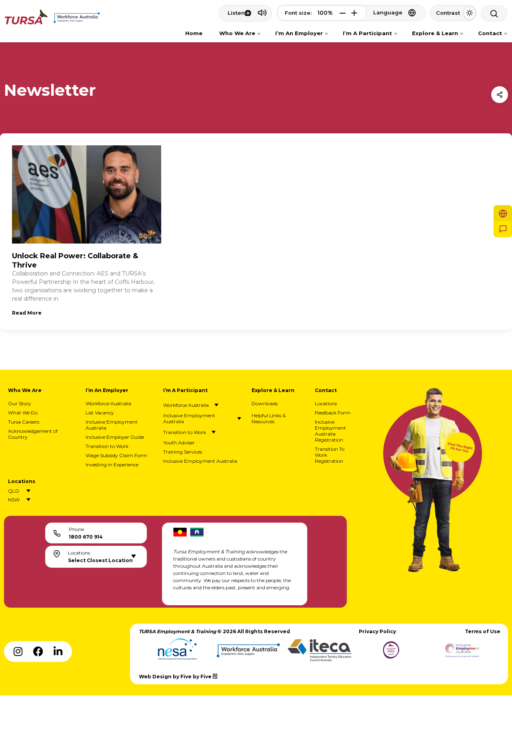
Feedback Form (332, 413)
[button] (343, 13)
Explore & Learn (435, 33)
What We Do (23, 413)
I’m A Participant (367, 33)
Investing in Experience (112, 465)
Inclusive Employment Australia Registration (330, 431)
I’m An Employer (299, 33)
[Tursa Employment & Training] (26, 22)
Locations (326, 403)
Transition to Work (107, 446)
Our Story (19, 403)
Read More (27, 313)
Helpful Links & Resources (269, 418)
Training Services (182, 452)
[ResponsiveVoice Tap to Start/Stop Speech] (245, 13)
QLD (13, 491)
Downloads (265, 403)
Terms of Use (482, 631)
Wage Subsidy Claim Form (116, 455)
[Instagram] (18, 652)
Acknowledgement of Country (33, 434)
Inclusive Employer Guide (115, 437)
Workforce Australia (108, 403)
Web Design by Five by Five (176, 677)
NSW (14, 500)
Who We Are (237, 33)
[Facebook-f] (38, 652)
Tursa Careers (23, 422)
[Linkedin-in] (58, 652)
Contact (490, 33)
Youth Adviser (179, 443)
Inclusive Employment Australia (112, 425)
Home (193, 33)
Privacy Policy (377, 631)
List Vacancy (100, 413)
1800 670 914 (86, 537)
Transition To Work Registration (329, 455)
